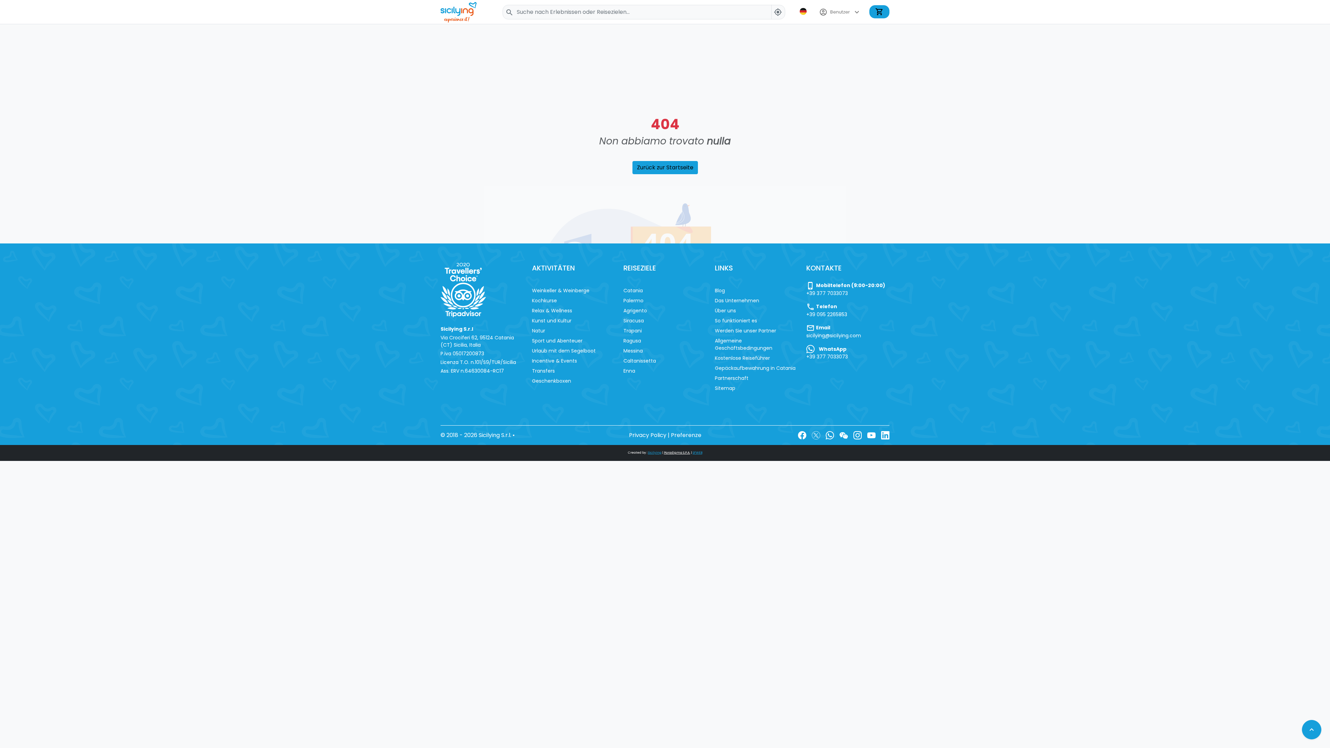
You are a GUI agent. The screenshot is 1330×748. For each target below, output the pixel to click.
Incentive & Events (554, 360)
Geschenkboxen (551, 380)
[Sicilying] (463, 12)
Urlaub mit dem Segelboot (564, 350)
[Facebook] (802, 435)
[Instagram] (857, 435)
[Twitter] (816, 435)
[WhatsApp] (830, 435)
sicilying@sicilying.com (833, 335)
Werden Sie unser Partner (745, 330)
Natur (538, 330)
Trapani (632, 330)
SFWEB (697, 453)
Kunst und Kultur (551, 320)
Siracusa (633, 320)
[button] (804, 11)
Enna (629, 370)
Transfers (543, 370)
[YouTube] (871, 435)
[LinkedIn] (885, 435)
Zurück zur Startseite (665, 167)
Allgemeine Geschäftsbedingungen (743, 344)
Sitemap (725, 388)
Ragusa (632, 340)
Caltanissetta (639, 360)
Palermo (633, 300)
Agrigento (635, 310)
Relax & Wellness (552, 310)
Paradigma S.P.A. (677, 453)
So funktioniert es (736, 320)
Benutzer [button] (840, 12)
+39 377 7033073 (827, 293)
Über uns (725, 310)
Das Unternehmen (737, 300)
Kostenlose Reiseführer (742, 358)
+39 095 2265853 (826, 314)
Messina (633, 350)
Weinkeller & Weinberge (560, 290)
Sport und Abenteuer (557, 340)
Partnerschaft (731, 378)
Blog (720, 290)
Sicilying (655, 453)
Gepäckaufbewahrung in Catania (755, 368)
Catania (633, 290)
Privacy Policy (647, 435)
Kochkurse (544, 300)
